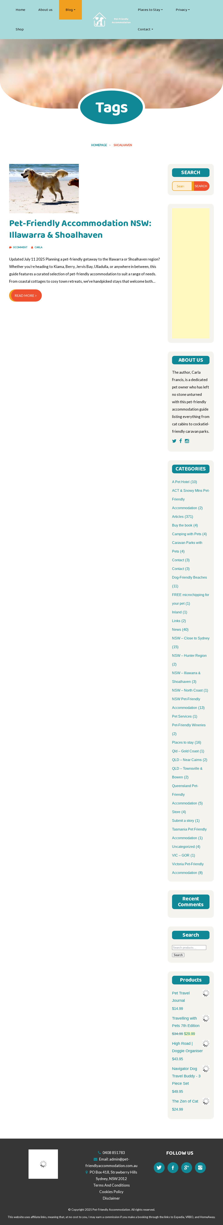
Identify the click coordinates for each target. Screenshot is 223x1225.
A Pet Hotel (180, 482)
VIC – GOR (180, 855)
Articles (178, 516)
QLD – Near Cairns (187, 760)
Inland (177, 612)
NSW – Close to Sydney (190, 638)
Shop (20, 29)
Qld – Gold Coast (185, 751)
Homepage (99, 145)
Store (176, 812)
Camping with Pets (186, 534)
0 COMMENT (20, 247)
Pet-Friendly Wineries (189, 725)
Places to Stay (149, 10)
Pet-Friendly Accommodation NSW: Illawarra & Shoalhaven (80, 229)
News (176, 629)
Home (20, 10)
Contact (144, 29)
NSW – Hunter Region (189, 655)
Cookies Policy (111, 1191)
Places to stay (183, 742)
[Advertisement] (191, 273)
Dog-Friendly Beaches (189, 577)
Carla (38, 247)
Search (178, 955)
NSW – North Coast (187, 690)
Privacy (181, 10)
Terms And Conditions (111, 1185)
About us (45, 10)
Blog (69, 10)
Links (176, 621)
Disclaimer (111, 1198)
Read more (24, 295)
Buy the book (182, 525)
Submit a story (183, 820)
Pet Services (182, 716)
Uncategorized (183, 847)
